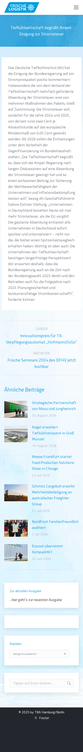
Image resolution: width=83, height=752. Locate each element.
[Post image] (16, 409)
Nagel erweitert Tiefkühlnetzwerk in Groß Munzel (53, 433)
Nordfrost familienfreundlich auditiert (55, 524)
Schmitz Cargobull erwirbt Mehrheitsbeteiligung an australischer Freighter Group (53, 495)
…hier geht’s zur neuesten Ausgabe (36, 600)
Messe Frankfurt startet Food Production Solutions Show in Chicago (53, 462)
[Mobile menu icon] (76, 7)
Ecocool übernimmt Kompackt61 (47, 549)
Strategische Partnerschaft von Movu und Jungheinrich (54, 405)
